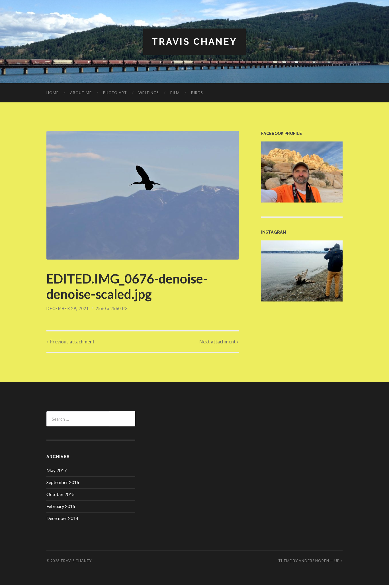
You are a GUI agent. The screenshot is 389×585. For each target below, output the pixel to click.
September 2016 (62, 482)
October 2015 (60, 494)
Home (52, 92)
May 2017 (56, 470)
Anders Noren (314, 560)
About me (81, 92)
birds (197, 92)
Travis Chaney (194, 41)
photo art (115, 92)
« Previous (70, 342)
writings (148, 92)
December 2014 (62, 518)
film (175, 92)
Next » (219, 342)
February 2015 (60, 506)
